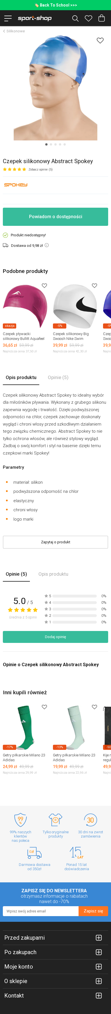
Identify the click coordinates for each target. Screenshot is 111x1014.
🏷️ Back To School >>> (55, 5)
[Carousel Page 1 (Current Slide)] (46, 144)
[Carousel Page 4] (60, 144)
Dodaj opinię (55, 637)
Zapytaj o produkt (55, 542)
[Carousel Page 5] (64, 144)
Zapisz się (93, 911)
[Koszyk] (101, 18)
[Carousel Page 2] (51, 144)
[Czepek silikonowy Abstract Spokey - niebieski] (55, 87)
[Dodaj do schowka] (100, 40)
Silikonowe (16, 31)
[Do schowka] (44, 285)
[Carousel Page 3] (55, 144)
